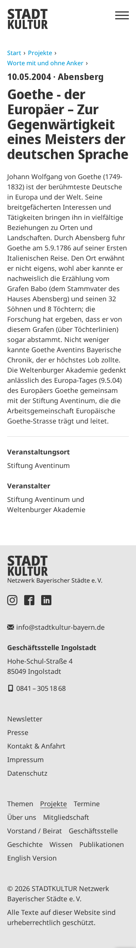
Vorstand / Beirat (34, 830)
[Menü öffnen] (122, 15)
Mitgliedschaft (66, 817)
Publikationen (101, 844)
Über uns (21, 817)
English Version (32, 857)
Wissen (61, 844)
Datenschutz (27, 773)
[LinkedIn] (46, 600)
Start (14, 53)
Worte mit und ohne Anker (45, 63)
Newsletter (24, 718)
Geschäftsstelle (93, 830)
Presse (17, 732)
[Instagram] (12, 600)
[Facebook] (29, 600)
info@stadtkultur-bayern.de (60, 627)
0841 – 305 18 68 (41, 688)
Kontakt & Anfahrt (36, 745)
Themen (20, 803)
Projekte (40, 53)
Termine (87, 803)
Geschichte (25, 844)
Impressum (25, 759)
